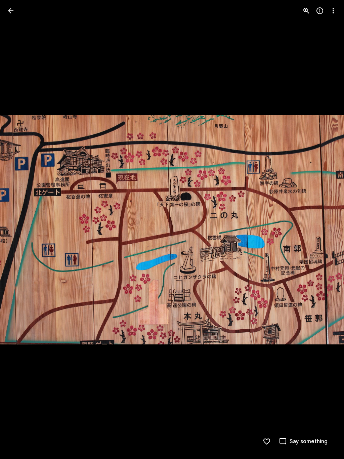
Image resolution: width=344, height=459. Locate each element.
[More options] (333, 10)
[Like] (267, 441)
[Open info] (320, 10)
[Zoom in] (306, 10)
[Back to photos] (11, 11)
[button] (18, 229)
